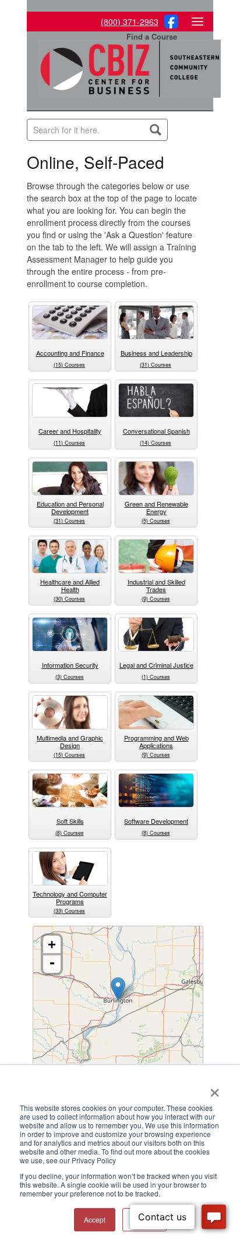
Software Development (156, 821)
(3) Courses (69, 677)
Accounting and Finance (70, 352)
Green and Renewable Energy (156, 507)
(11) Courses (69, 443)
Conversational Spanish (156, 430)
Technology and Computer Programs (70, 897)
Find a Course (151, 36)
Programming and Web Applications (156, 741)
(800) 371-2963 (129, 21)
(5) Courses (156, 521)
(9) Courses (156, 599)
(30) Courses (69, 599)
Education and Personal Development (70, 507)
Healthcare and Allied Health (70, 585)
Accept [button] (94, 1219)
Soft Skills (70, 821)
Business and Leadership (156, 352)
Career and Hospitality (69, 430)
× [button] (214, 1088)
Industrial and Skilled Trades (156, 585)
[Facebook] (169, 25)
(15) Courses (69, 365)
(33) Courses (69, 911)
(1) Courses (156, 677)
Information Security (70, 665)
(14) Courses (155, 443)
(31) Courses (155, 365)
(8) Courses (69, 833)
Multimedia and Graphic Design (70, 741)
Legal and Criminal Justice (156, 665)
